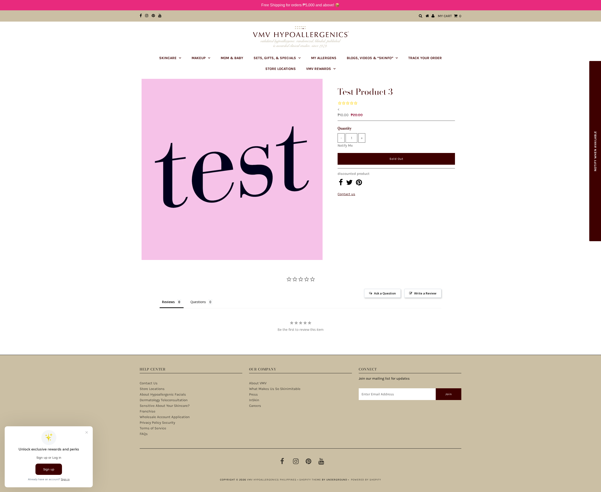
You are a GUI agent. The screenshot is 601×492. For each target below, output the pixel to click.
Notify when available (595, 151)
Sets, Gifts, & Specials (275, 58)
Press (253, 394)
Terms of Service (153, 428)
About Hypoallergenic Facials (163, 394)
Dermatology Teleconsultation (164, 400)
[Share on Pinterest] (359, 184)
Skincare (168, 58)
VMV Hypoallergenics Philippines (272, 479)
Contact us (346, 194)
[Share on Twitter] (349, 184)
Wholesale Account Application (165, 417)
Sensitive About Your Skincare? (164, 406)
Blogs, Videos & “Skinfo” (370, 58)
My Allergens (323, 58)
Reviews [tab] (168, 302)
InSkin (254, 400)
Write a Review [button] (425, 293)
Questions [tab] (198, 302)
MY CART (449, 16)
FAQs (144, 434)
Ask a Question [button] (385, 293)
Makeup (199, 58)
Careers (255, 406)
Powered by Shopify (366, 479)
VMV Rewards (318, 69)
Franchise (147, 411)
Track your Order (425, 58)
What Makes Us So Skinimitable (274, 389)
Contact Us (149, 383)
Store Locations (280, 69)
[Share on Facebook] (341, 184)
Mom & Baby (232, 58)
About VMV (257, 383)
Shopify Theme (310, 479)
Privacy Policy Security (157, 422)
